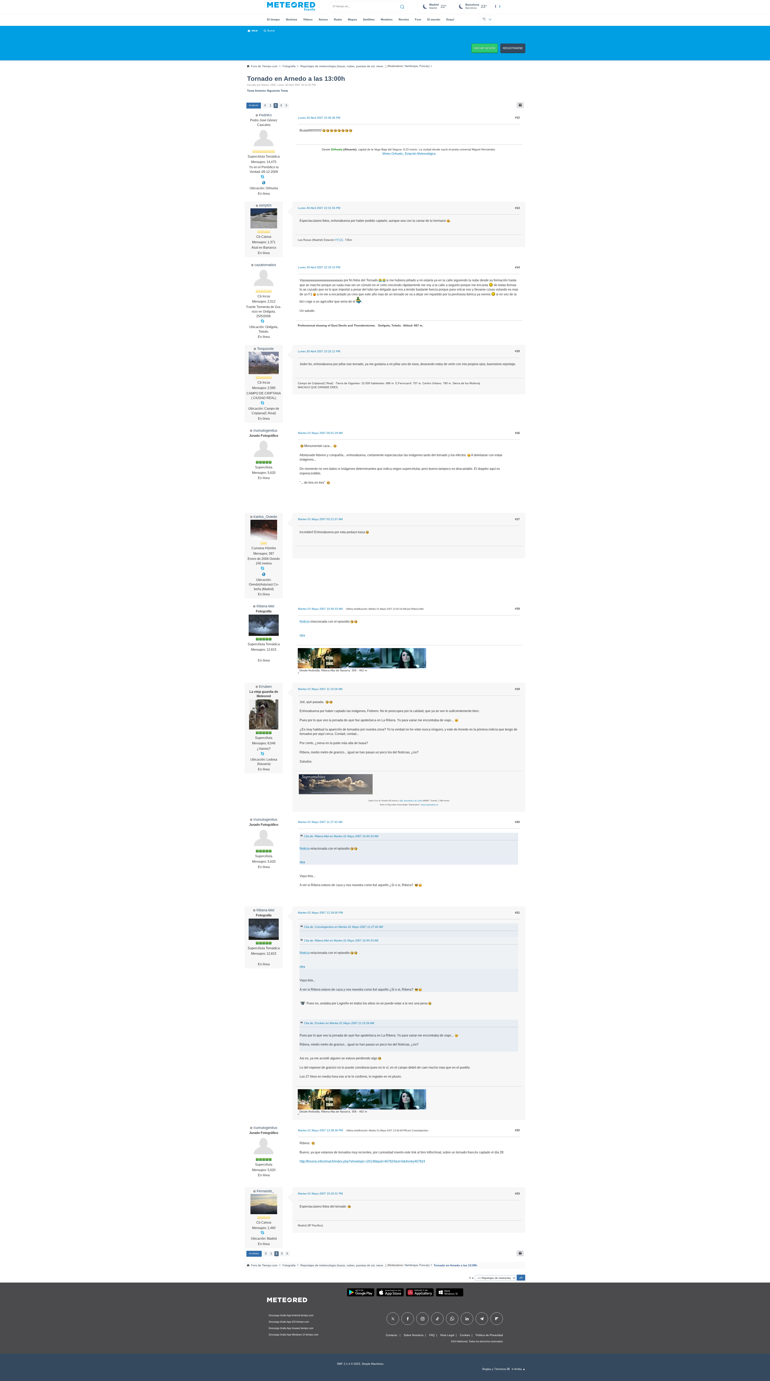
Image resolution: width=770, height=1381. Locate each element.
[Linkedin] (467, 1318)
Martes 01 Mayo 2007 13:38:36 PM (320, 1130)
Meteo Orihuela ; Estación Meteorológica (409, 153)
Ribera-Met (265, 606)
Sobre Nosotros (414, 1335)
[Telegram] (481, 1318)
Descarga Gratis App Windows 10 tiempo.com (293, 1334)
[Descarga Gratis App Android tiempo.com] (360, 1292)
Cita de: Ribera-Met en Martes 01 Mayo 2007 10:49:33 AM (341, 836)
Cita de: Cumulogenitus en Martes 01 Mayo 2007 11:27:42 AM (343, 926)
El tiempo (273, 19)
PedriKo (265, 115)
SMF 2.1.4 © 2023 (348, 1363)
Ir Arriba (254, 1253)
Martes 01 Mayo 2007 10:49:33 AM (320, 608)
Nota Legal (447, 1335)
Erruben (265, 686)
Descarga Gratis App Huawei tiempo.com (291, 1328)
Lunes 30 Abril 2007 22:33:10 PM (319, 267)
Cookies (465, 1335)
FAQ (432, 1335)
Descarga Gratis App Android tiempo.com (291, 1315)
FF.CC (339, 239)
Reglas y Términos (494, 1369)
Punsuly (424, 66)
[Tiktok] (437, 1318)
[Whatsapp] (452, 1318)
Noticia (305, 621)
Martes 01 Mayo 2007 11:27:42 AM (320, 822)
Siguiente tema (277, 90)
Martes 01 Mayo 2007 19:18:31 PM (320, 1193)
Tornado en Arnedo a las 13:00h (296, 78)
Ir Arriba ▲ (518, 1369)
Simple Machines (372, 1363)
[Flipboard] (496, 1318)
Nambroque (411, 66)
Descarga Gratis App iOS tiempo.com (289, 1321)
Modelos (387, 19)
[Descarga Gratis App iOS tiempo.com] (390, 1292)
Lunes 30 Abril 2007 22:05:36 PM (319, 117)
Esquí (450, 19)
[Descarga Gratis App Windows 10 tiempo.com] (449, 1292)
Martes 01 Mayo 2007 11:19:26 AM (320, 689)
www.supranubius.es (429, 805)
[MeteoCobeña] (263, 574)
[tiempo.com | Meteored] (287, 1299)
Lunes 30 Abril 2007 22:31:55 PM (319, 208)
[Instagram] (423, 1318)
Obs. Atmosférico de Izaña (411, 801)
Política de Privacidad (489, 1335)
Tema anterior (256, 90)
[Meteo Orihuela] (263, 182)
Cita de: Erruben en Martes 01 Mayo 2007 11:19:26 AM (339, 1022)
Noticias (291, 19)
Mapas (352, 19)
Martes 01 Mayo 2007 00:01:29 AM (320, 433)
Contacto (391, 1335)
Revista (404, 19)
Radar (338, 19)
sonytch (265, 205)
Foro (418, 19)
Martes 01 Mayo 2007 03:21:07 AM (320, 519)
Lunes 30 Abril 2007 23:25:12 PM (319, 351)
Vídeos (308, 19)
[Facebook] (408, 1318)
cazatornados (265, 265)
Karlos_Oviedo (265, 517)
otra (302, 635)
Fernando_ (265, 1191)
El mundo (433, 19)
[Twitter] (392, 1318)
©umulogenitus (265, 430)
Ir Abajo (253, 105)
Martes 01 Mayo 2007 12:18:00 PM (320, 912)
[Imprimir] (520, 105)
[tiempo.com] (291, 6)
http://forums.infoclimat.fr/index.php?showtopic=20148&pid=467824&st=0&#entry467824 (362, 1161)
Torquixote (265, 349)
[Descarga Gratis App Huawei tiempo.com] (420, 1292)
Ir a (471, 1277)
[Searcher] (402, 6)
